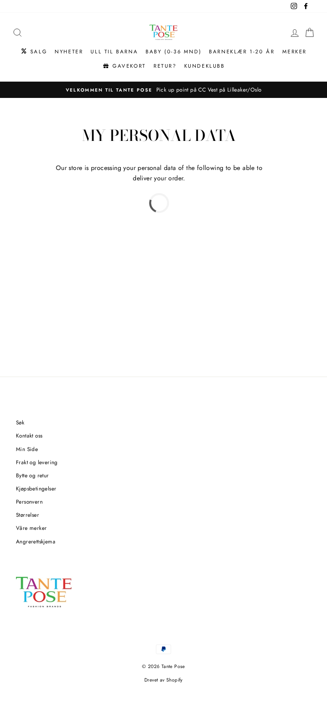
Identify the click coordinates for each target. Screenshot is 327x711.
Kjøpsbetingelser (36, 488)
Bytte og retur (32, 475)
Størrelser (27, 515)
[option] (163, 90)
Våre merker (31, 528)
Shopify (174, 680)
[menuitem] (33, 52)
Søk (20, 422)
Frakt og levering (37, 462)
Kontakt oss (29, 435)
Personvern (29, 502)
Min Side (27, 449)
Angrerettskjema (35, 541)
